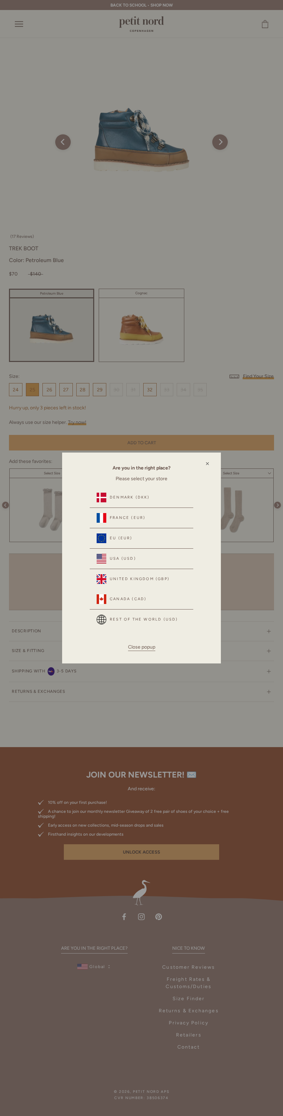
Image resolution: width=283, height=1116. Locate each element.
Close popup (141, 647)
